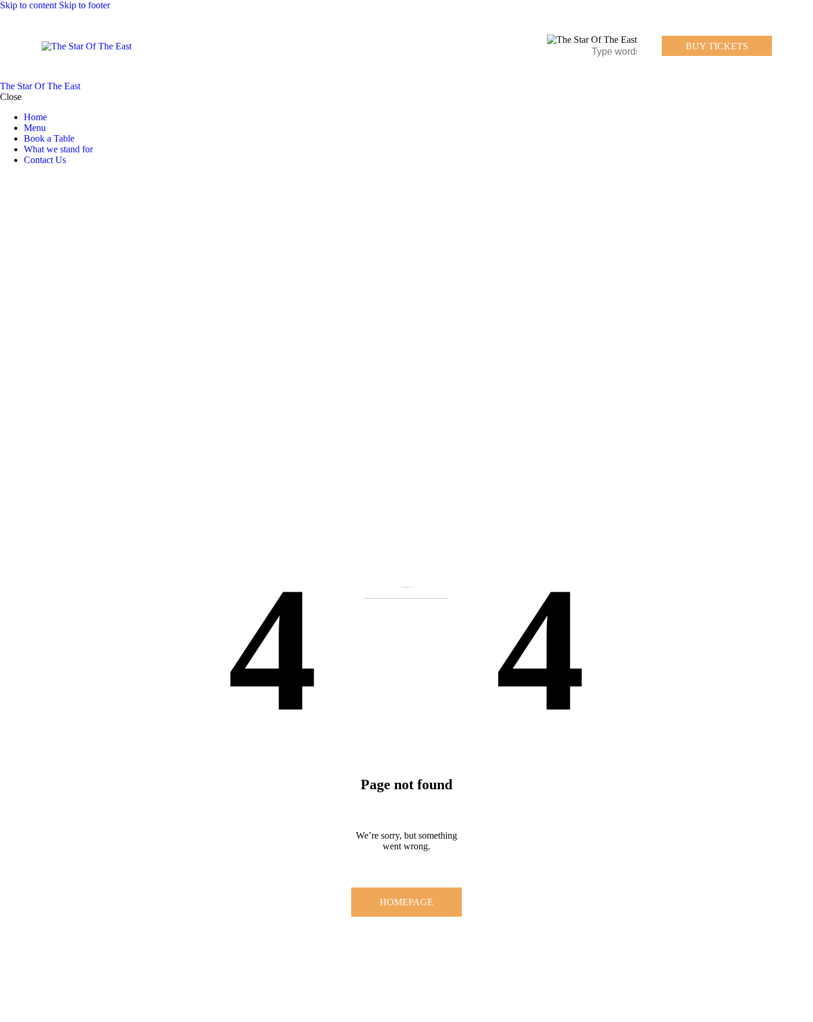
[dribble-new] (26, 180)
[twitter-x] (16, 180)
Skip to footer (84, 5)
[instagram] (40, 180)
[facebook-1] (6, 180)
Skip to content (28, 5)
